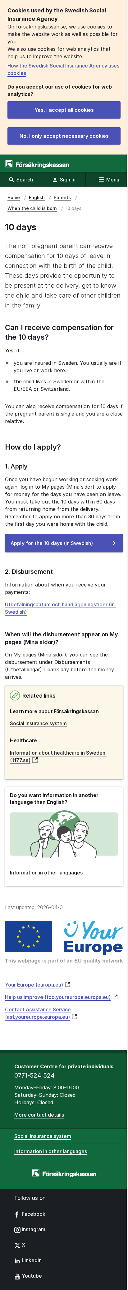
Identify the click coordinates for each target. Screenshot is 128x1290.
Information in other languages (50, 1151)
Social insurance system (38, 723)
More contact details (39, 1115)
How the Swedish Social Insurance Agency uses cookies (63, 69)
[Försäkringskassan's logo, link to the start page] (37, 164)
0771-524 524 (34, 1075)
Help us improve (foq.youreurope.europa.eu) (58, 997)
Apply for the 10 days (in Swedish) (61, 546)
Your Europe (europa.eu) (34, 985)
